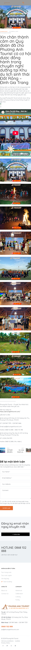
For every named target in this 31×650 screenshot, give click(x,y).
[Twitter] (7, 645)
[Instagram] (11, 645)
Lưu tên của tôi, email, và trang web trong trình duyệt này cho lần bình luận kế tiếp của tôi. (15, 502)
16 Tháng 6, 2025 (13, 31)
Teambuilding (3, 31)
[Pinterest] (15, 645)
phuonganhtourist (5, 32)
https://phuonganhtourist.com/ (10, 411)
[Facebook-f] (3, 645)
